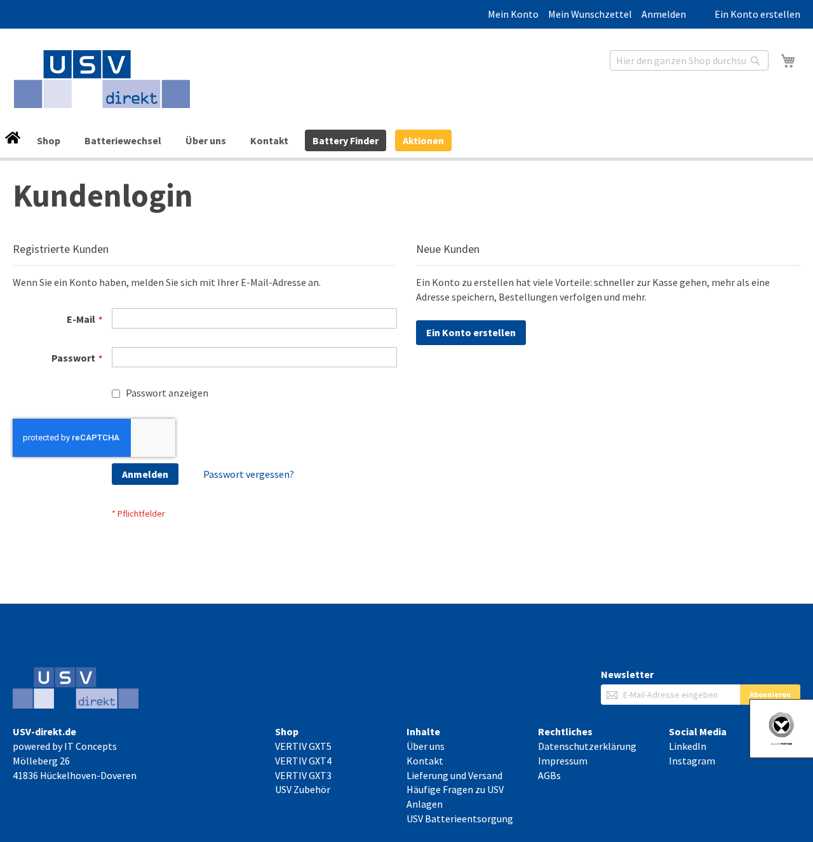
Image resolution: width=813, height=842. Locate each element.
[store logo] (102, 79)
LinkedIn (687, 746)
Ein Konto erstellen (757, 14)
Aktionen (423, 140)
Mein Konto (513, 14)
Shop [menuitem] (48, 140)
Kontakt (269, 140)
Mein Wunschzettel (590, 14)
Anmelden (664, 14)
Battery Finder (345, 140)
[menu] (406, 141)
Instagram (692, 760)
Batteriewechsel (122, 140)
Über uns (205, 140)
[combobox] (689, 60)
